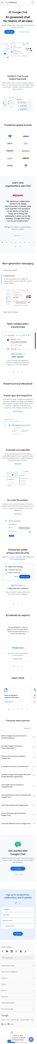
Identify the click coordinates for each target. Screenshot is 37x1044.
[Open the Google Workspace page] (10, 2)
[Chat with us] (31, 1039)
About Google (15, 1020)
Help (32, 1020)
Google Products (25, 1020)
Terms (8, 1020)
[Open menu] (2, 2)
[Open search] (33, 2)
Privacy (3, 1020)
